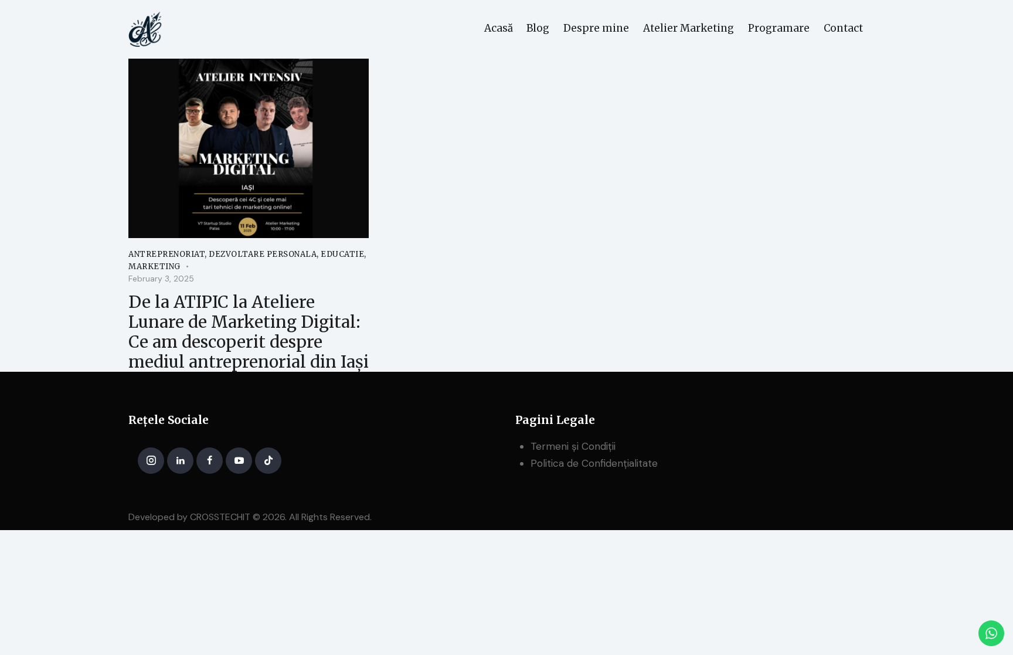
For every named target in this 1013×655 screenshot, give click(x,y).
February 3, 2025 (161, 278)
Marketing (154, 266)
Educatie (342, 254)
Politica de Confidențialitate (594, 463)
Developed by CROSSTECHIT (189, 517)
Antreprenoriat (166, 254)
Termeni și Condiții (573, 446)
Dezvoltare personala (263, 254)
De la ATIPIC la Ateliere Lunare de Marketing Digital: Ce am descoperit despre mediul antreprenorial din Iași (248, 332)
